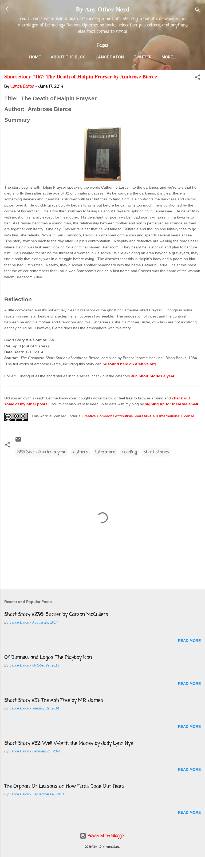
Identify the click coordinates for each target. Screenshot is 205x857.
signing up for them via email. (172, 404)
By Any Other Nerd (102, 9)
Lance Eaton (110, 57)
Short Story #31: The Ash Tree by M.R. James (53, 700)
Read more (189, 640)
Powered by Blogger (105, 836)
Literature (105, 452)
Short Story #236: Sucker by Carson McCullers (56, 614)
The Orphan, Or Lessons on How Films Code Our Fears (64, 786)
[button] (197, 78)
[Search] (197, 11)
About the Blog (68, 57)
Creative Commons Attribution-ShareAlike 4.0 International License (138, 416)
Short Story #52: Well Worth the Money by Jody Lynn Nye (68, 743)
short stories (156, 452)
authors (80, 452)
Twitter (143, 57)
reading (129, 452)
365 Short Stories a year (152, 376)
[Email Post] (18, 441)
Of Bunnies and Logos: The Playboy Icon (48, 657)
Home (35, 57)
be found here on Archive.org (129, 364)
